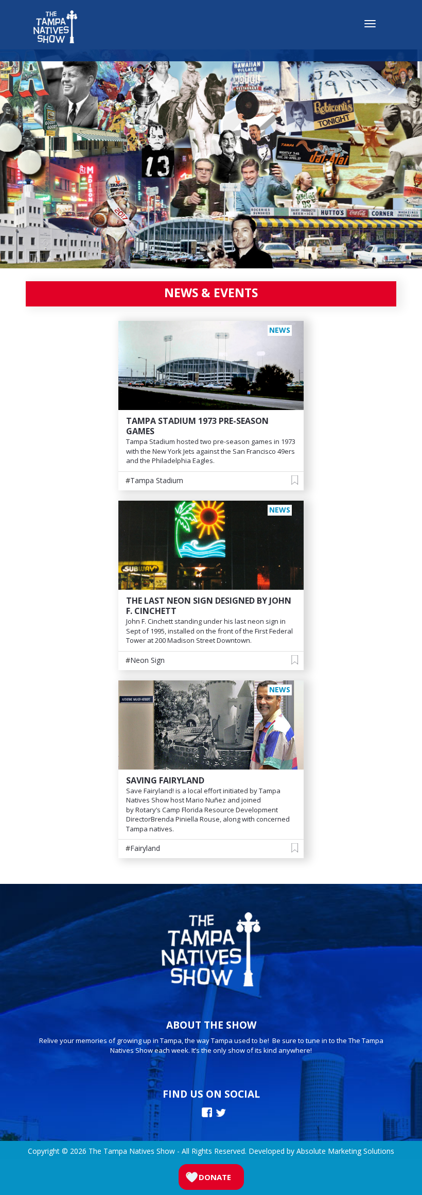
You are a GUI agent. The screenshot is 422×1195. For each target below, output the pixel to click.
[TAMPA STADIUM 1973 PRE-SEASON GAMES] (211, 365)
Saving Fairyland (165, 780)
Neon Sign (147, 660)
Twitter (221, 1113)
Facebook (207, 1112)
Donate (215, 1177)
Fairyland (145, 848)
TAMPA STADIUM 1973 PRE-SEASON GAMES (197, 426)
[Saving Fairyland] (211, 724)
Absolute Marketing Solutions (345, 1151)
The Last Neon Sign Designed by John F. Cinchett (208, 606)
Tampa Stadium (156, 480)
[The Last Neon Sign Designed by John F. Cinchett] (211, 544)
